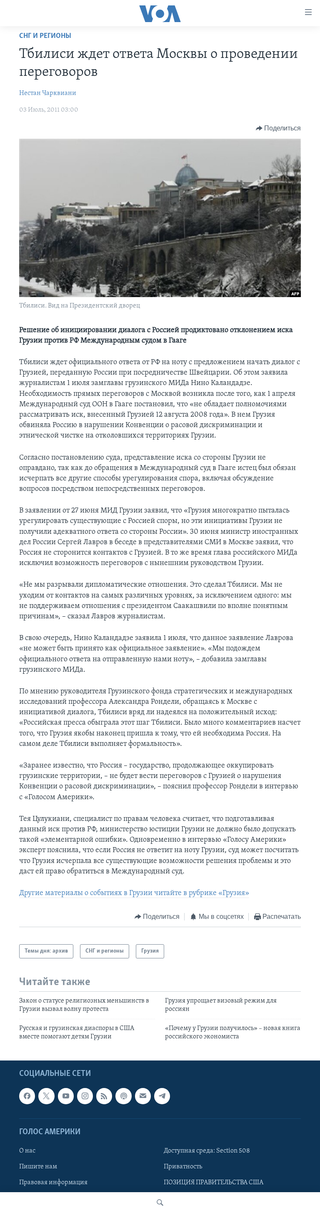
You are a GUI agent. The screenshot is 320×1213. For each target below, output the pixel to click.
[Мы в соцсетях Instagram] (85, 1096)
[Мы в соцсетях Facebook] (27, 1096)
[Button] (278, 128)
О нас (27, 1150)
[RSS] (104, 1096)
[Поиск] (160, 1202)
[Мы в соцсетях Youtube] (66, 1096)
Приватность (183, 1166)
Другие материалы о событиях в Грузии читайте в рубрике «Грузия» (134, 893)
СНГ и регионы (45, 36)
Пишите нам (38, 1166)
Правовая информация (53, 1182)
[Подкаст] (123, 1096)
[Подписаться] (143, 1096)
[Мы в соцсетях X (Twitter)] (46, 1096)
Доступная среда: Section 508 (207, 1150)
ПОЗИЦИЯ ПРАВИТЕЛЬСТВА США (213, 1182)
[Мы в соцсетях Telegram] (162, 1096)
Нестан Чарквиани (47, 93)
